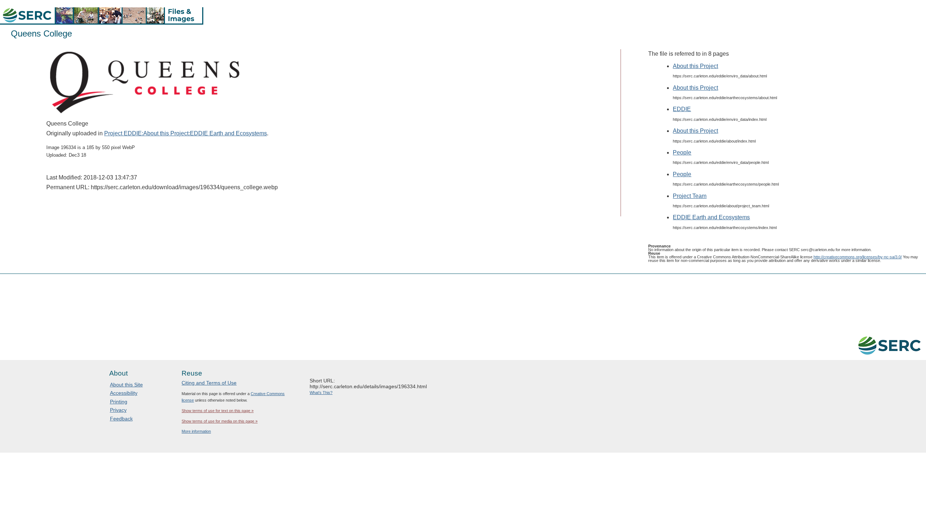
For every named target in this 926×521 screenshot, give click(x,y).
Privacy (118, 410)
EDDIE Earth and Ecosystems (711, 217)
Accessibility (123, 393)
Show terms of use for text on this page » (218, 410)
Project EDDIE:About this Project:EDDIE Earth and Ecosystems (185, 133)
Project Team (689, 196)
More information (196, 431)
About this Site (126, 384)
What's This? (321, 392)
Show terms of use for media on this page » (220, 421)
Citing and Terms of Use (209, 383)
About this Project (695, 66)
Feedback (121, 419)
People (682, 152)
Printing (118, 401)
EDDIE (682, 109)
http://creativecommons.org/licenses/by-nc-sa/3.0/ (858, 257)
